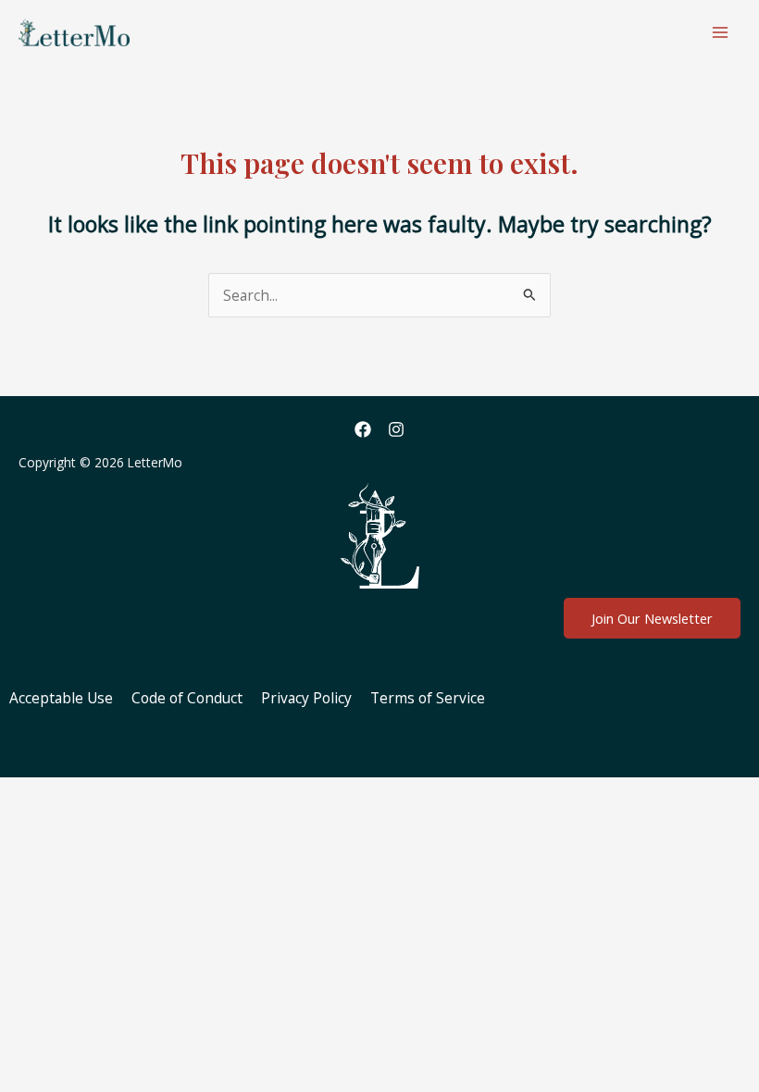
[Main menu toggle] (720, 32)
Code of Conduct (187, 698)
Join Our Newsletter (652, 618)
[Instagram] (396, 429)
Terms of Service (427, 698)
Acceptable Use (61, 698)
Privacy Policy (306, 698)
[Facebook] (363, 429)
